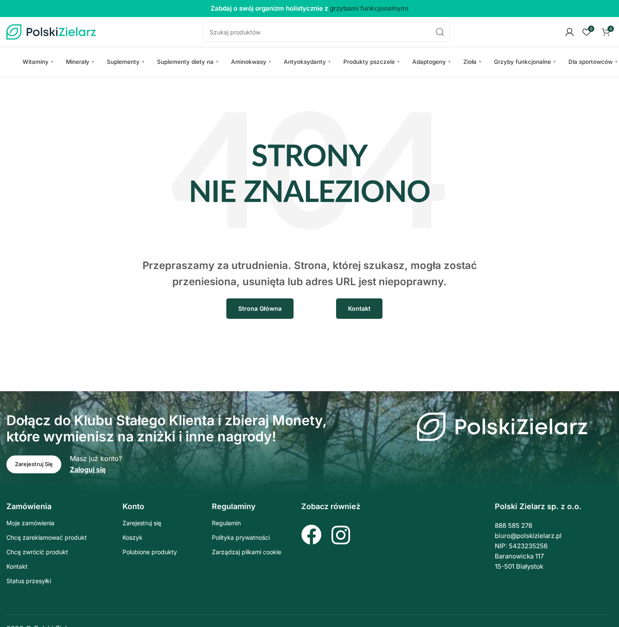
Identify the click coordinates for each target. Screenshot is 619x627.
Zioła (472, 61)
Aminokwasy (251, 61)
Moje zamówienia (30, 523)
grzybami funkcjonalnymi (369, 8)
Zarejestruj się (142, 523)
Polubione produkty (150, 551)
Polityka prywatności (241, 537)
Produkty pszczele (371, 61)
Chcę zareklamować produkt (46, 537)
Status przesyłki (28, 580)
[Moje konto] (569, 31)
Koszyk (133, 537)
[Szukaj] (440, 32)
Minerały (80, 61)
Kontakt (17, 566)
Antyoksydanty (307, 61)
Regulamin (226, 523)
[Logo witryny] (51, 31)
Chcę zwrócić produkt (37, 551)
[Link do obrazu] (502, 426)
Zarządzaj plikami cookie (246, 551)
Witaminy (38, 61)
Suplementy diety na (188, 61)
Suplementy (126, 61)
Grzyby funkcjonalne (525, 61)
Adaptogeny (431, 61)
